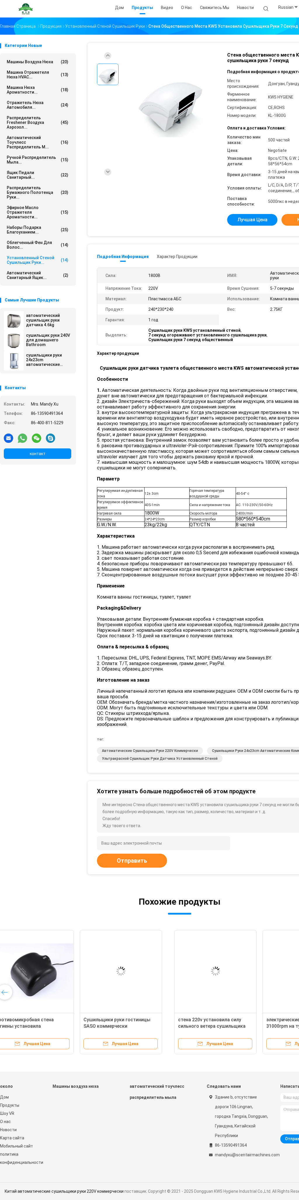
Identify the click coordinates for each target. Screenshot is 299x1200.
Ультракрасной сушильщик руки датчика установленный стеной (160, 759)
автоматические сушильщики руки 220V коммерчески (150, 751)
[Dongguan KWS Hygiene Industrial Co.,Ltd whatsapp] (22, 438)
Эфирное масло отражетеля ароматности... (37, 212)
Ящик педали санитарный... (37, 175)
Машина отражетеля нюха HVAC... (37, 74)
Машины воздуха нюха (37, 61)
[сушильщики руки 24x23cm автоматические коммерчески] (14, 361)
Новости (8, 1129)
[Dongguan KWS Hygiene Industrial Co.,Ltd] (25, 9)
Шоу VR (7, 1113)
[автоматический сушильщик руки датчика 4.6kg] (14, 321)
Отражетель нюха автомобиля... (37, 105)
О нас (5, 1121)
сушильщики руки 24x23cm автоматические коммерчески (44, 360)
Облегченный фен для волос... (37, 245)
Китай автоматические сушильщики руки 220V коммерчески (64, 1191)
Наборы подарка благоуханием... (37, 229)
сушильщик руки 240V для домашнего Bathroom (48, 340)
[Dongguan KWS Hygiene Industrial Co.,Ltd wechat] (36, 438)
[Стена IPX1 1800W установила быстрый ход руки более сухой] (222, 971)
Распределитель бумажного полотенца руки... (37, 192)
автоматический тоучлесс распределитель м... (37, 142)
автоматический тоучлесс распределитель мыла (157, 1092)
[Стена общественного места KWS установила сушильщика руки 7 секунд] (170, 101)
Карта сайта (12, 1138)
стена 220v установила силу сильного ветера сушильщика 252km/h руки (42, 1026)
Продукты (9, 1105)
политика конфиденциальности (20, 1158)
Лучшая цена (252, 219)
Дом (4, 1097)
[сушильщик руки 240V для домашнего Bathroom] (14, 341)
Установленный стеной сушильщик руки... (37, 260)
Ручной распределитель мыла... (37, 159)
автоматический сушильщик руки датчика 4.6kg (43, 320)
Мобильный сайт (16, 1146)
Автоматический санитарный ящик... (37, 275)
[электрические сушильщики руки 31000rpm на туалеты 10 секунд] (134, 971)
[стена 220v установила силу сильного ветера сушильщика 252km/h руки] (45, 971)
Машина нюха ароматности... (37, 89)
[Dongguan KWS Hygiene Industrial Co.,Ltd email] (8, 438)
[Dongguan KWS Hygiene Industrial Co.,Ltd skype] (50, 438)
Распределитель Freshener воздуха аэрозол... (37, 122)
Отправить (132, 860)
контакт (38, 453)
